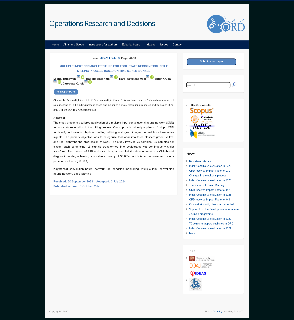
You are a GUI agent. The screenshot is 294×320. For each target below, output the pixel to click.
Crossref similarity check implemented (211, 204)
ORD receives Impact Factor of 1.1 (209, 170)
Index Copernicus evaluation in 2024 (210, 180)
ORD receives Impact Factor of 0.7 (209, 189)
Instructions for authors (103, 44)
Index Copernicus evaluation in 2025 (210, 165)
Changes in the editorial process (207, 175)
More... (193, 233)
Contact (177, 44)
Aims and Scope (73, 44)
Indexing (150, 44)
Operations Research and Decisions (102, 23)
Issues (164, 44)
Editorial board (131, 44)
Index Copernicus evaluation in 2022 (210, 218)
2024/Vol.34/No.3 (110, 58)
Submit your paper (211, 61)
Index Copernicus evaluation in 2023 (210, 194)
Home (55, 44)
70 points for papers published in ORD (211, 223)
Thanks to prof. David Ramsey (207, 185)
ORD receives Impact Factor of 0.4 (209, 199)
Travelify (217, 311)
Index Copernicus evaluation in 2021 (210, 228)
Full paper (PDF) (66, 91)
